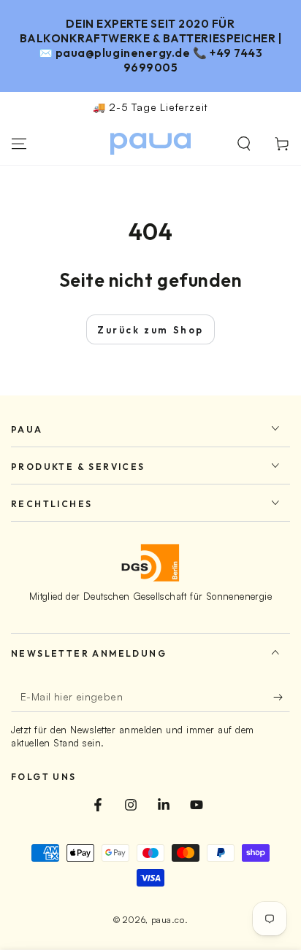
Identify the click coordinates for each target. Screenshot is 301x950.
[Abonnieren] (281, 697)
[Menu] (19, 143)
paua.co (168, 919)
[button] (244, 143)
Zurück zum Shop (150, 330)
